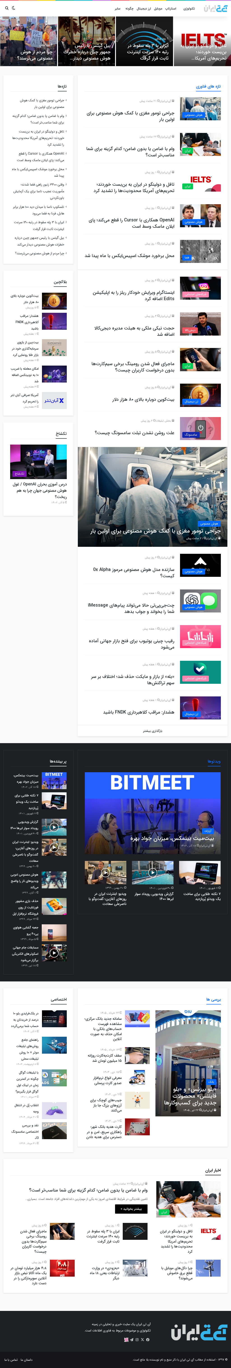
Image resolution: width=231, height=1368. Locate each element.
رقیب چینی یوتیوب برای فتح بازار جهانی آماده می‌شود (131, 644)
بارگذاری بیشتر (152, 730)
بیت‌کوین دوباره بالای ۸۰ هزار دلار (143, 399)
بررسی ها (213, 999)
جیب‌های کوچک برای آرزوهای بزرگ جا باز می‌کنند (106, 1105)
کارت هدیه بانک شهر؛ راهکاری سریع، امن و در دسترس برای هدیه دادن (104, 1132)
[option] (202, 41)
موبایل (158, 8)
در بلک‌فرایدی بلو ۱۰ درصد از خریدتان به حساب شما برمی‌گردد (25, 1020)
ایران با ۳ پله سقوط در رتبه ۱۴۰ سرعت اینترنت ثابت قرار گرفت (148, 52)
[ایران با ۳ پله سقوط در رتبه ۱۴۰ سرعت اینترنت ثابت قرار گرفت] (144, 41)
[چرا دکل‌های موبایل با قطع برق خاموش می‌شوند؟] (208, 1268)
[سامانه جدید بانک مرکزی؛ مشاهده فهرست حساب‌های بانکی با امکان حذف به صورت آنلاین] (137, 1018)
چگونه (129, 8)
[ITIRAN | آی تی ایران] (216, 8)
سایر (117, 8)
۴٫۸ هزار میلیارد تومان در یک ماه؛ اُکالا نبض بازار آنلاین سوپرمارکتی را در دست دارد (28, 1275)
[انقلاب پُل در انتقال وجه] (54, 1110)
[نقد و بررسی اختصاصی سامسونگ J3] (54, 1130)
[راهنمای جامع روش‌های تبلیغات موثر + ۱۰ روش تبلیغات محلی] (54, 1045)
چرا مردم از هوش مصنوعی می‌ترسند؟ (35, 55)
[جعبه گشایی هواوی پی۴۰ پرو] (54, 932)
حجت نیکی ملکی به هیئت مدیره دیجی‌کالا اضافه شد (134, 331)
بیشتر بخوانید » (131, 1208)
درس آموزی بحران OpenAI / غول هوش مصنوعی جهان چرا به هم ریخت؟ (40, 490)
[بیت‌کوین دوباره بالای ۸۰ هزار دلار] (54, 301)
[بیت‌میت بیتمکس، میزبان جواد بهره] (153, 813)
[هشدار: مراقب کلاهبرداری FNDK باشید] (54, 321)
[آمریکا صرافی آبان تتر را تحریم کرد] (54, 400)
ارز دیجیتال (144, 8)
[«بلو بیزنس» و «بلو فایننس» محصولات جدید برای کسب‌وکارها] (188, 1063)
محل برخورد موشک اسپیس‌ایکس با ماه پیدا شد (129, 255)
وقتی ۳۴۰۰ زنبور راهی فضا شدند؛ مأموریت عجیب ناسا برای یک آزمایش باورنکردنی (38, 191)
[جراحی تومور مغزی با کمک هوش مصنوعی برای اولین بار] (153, 497)
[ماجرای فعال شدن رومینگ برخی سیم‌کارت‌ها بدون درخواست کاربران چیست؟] (62, 1231)
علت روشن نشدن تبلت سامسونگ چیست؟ (134, 432)
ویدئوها (214, 761)
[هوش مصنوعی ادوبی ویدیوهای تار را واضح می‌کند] (54, 880)
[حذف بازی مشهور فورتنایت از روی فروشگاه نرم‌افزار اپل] (54, 906)
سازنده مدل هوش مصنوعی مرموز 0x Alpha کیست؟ (133, 573)
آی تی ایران (187, 1359)
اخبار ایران (213, 1170)
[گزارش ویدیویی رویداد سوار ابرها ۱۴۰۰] (152, 872)
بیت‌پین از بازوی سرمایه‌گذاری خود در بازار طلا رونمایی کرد (25, 348)
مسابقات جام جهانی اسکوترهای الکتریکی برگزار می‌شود (25, 954)
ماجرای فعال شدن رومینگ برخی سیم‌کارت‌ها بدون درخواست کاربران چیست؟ (132, 367)
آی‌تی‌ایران (165, 101)
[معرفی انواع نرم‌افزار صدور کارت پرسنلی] (137, 1077)
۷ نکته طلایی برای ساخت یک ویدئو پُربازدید (202, 896)
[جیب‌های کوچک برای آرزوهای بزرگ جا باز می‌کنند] (137, 1100)
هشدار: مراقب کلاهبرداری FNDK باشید (138, 712)
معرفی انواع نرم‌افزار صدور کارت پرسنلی (107, 1080)
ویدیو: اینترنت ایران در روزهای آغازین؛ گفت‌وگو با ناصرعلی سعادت (107, 899)
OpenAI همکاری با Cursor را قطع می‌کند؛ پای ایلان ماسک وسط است (131, 223)
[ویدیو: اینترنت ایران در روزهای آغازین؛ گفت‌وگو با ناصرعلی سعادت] (105, 872)
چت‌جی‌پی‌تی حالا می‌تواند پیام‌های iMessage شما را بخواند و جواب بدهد (131, 608)
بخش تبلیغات (163, 421)
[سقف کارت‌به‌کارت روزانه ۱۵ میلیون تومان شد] (137, 1055)
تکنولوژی (189, 8)
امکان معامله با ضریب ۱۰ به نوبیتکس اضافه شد (25, 375)
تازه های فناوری (208, 86)
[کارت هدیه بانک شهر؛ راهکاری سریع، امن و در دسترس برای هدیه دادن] (137, 1126)
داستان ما (26, 1359)
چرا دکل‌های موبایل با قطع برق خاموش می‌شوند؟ (176, 1273)
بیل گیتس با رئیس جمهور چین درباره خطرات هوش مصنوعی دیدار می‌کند (87, 55)
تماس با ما (11, 1359)
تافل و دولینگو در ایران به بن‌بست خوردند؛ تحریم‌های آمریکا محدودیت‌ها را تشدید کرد (202, 55)
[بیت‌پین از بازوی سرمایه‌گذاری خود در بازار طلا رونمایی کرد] (54, 347)
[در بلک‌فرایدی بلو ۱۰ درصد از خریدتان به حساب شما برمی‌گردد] (54, 1018)
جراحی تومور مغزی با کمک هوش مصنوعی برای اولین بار (130, 116)
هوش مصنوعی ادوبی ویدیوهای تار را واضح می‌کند (24, 881)
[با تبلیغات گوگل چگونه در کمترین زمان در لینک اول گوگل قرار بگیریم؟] (54, 1077)
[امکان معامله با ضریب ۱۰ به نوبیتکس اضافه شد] (54, 374)
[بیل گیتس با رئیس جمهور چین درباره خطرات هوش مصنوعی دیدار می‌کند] (86, 41)
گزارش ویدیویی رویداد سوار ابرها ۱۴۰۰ (154, 896)
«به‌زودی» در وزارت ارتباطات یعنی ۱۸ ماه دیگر (104, 1273)
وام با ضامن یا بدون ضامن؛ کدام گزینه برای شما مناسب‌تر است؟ (130, 152)
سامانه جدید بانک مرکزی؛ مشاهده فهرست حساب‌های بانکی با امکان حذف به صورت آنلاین (103, 1029)
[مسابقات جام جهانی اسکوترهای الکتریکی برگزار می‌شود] (54, 952)
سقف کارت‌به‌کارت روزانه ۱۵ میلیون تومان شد (105, 1058)
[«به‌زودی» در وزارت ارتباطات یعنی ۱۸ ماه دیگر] (135, 1268)
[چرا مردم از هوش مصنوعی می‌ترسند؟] (28, 41)
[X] (142, 1339)
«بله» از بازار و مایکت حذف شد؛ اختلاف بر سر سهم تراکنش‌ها (132, 679)
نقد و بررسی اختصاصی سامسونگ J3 (25, 1132)
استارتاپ (170, 8)
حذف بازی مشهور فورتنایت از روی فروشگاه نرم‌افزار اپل (25, 907)
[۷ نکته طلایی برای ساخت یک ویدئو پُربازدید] (200, 872)
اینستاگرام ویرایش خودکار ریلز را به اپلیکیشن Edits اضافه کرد (133, 295)
